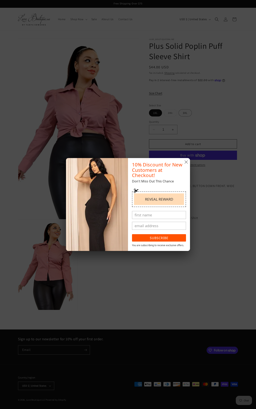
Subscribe (159, 238)
